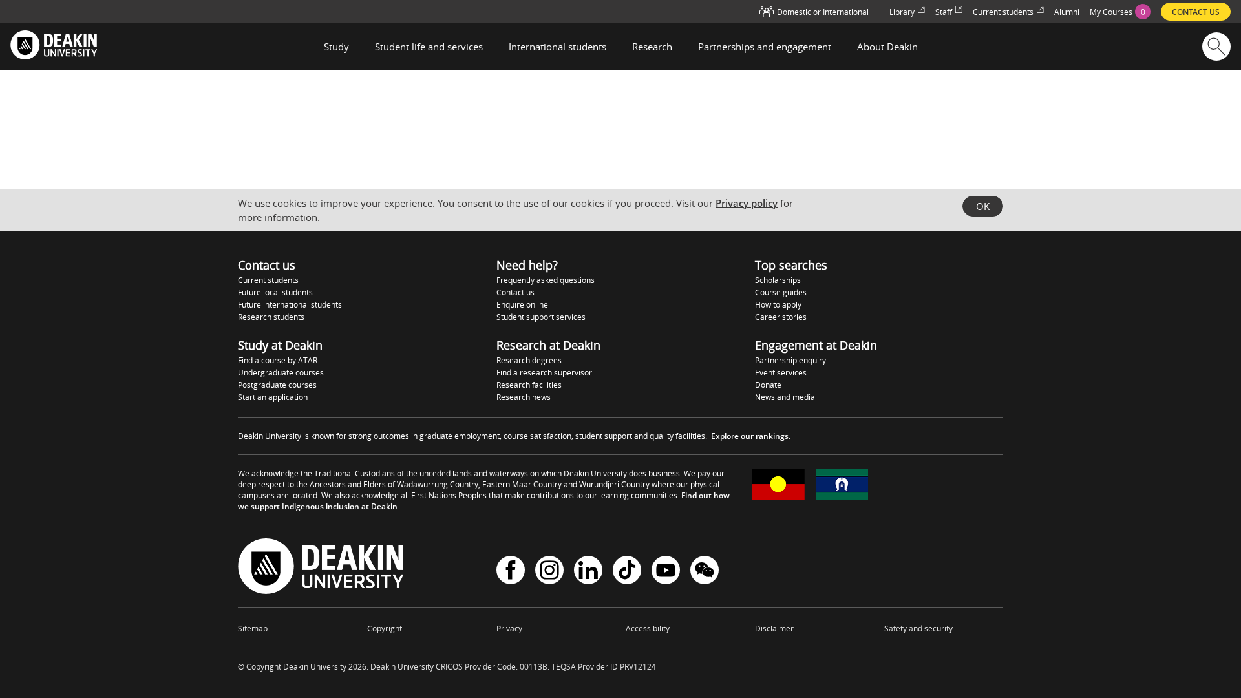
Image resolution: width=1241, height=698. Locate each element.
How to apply (778, 304)
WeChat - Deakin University (704, 571)
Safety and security (918, 628)
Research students (271, 317)
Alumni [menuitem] (1066, 11)
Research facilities (529, 384)
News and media (785, 397)
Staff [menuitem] (943, 11)
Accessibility (648, 628)
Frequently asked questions (545, 280)
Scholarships (778, 280)
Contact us (515, 292)
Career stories (781, 317)
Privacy (509, 628)
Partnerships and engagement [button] (764, 46)
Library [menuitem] (902, 11)
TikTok (627, 571)
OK (983, 206)
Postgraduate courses (277, 384)
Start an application (273, 397)
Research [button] (652, 46)
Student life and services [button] (429, 46)
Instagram (549, 571)
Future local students (275, 292)
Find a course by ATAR (277, 360)
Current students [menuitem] (1003, 11)
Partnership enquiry (790, 360)
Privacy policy (747, 202)
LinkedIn (588, 571)
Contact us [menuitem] (1196, 11)
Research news (523, 397)
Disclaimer (774, 628)
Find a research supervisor (544, 372)
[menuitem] (1120, 11)
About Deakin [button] (887, 46)
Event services (781, 372)
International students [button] (557, 46)
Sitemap (253, 628)
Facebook (510, 571)
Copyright (384, 628)
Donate (768, 384)
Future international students (290, 304)
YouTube (666, 571)
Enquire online (522, 304)
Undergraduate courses (281, 372)
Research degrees (529, 360)
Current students (268, 280)
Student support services (541, 317)
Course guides (781, 292)
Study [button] (336, 46)
